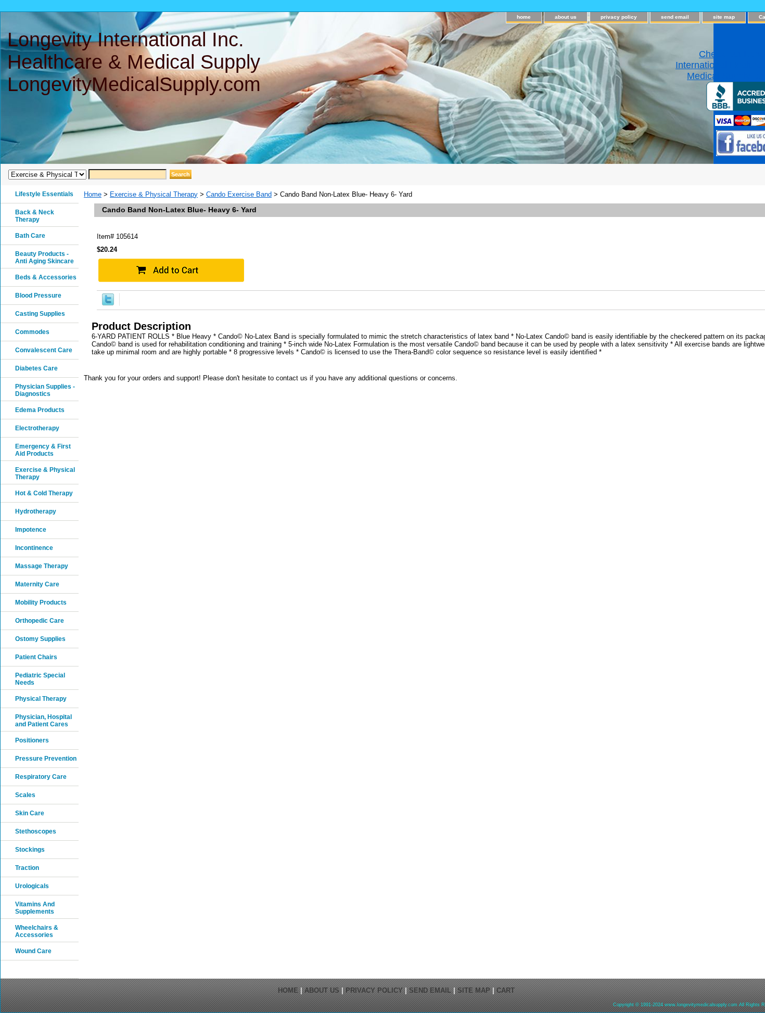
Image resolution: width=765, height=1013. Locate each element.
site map (724, 17)
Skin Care (29, 813)
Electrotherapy (37, 428)
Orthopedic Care (39, 620)
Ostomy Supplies (40, 639)
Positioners (32, 740)
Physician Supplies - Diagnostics (45, 390)
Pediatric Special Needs (40, 679)
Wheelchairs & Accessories (36, 931)
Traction (27, 867)
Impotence (30, 529)
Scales (25, 795)
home (524, 17)
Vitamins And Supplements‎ (35, 908)
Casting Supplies (40, 313)
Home (92, 194)
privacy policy (619, 17)
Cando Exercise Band (239, 194)
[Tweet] (108, 303)
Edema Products (40, 410)
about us (566, 17)
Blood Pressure (38, 295)
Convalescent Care (43, 350)
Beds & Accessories (45, 277)
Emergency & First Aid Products (43, 450)
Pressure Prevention (45, 758)
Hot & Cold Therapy (44, 493)
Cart (505, 990)
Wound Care (33, 951)
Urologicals (32, 886)
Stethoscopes (35, 831)
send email (675, 17)
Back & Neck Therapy (34, 216)
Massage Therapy (41, 566)
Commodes (32, 332)
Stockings (30, 849)
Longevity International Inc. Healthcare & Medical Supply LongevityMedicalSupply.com (134, 62)
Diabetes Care (36, 368)
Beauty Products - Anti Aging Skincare (44, 257)
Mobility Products (41, 602)
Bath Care (30, 235)
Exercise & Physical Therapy (154, 194)
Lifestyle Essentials (44, 194)
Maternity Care (37, 584)
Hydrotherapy (35, 511)
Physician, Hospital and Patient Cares (43, 720)
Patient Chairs (36, 657)
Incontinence (34, 548)
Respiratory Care (41, 776)
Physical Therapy (41, 698)
